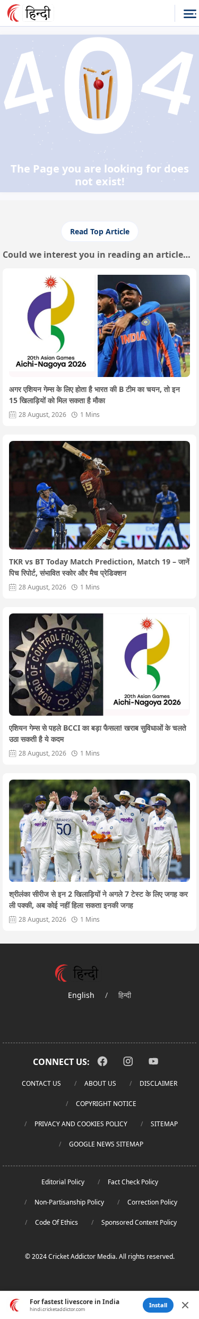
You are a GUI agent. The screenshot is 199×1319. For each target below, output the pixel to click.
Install (158, 1305)
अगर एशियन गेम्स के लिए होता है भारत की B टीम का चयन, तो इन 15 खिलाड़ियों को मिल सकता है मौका (94, 394)
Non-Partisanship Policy (69, 1202)
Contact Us (41, 1083)
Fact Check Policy (133, 1181)
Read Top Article (99, 231)
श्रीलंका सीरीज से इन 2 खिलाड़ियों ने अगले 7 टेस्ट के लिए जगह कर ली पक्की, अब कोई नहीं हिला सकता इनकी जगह (98, 899)
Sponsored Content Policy (139, 1222)
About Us (100, 1083)
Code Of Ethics (56, 1222)
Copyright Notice (106, 1103)
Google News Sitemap (106, 1144)
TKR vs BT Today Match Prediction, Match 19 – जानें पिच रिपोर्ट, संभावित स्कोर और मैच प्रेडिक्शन (99, 567)
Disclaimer (158, 1083)
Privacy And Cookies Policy (80, 1123)
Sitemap (164, 1123)
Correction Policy (152, 1202)
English (81, 995)
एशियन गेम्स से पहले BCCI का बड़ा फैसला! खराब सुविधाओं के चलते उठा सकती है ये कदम (97, 733)
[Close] (185, 1305)
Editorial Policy (62, 1181)
